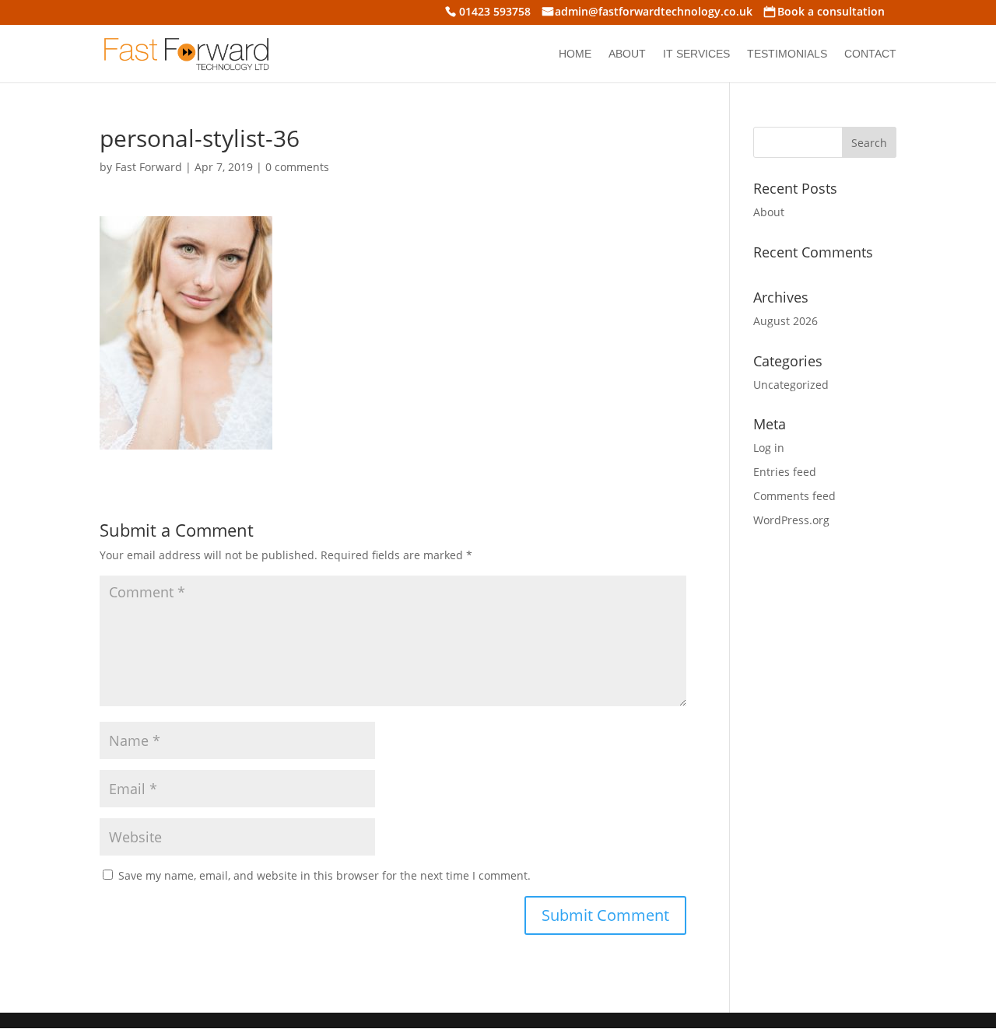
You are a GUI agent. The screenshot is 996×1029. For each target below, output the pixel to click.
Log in (768, 447)
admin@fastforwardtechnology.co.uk (653, 13)
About (627, 54)
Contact (870, 54)
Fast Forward (148, 166)
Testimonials (787, 54)
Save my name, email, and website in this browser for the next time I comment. (324, 875)
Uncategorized (791, 384)
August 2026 (785, 320)
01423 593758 (495, 13)
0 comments (297, 166)
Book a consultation (831, 13)
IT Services (696, 54)
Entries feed (784, 471)
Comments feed (794, 495)
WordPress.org (791, 520)
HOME (575, 54)
